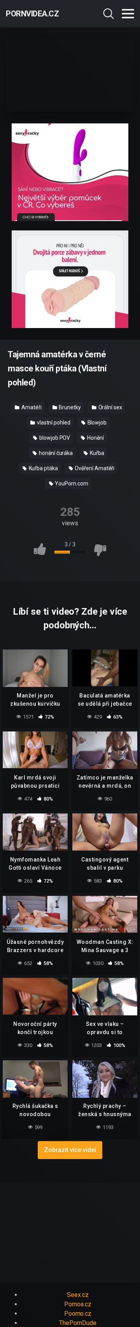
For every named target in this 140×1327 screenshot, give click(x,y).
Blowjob (96, 422)
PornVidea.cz (32, 14)
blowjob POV (54, 438)
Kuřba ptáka (43, 468)
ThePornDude (77, 1323)
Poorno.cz (77, 1313)
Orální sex (109, 407)
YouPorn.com (71, 483)
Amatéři (30, 407)
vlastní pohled (53, 422)
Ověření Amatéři (94, 468)
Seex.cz (77, 1294)
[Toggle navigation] (128, 13)
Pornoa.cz (77, 1304)
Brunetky (69, 407)
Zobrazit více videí (70, 1150)
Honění (94, 438)
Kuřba (96, 453)
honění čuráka (55, 453)
